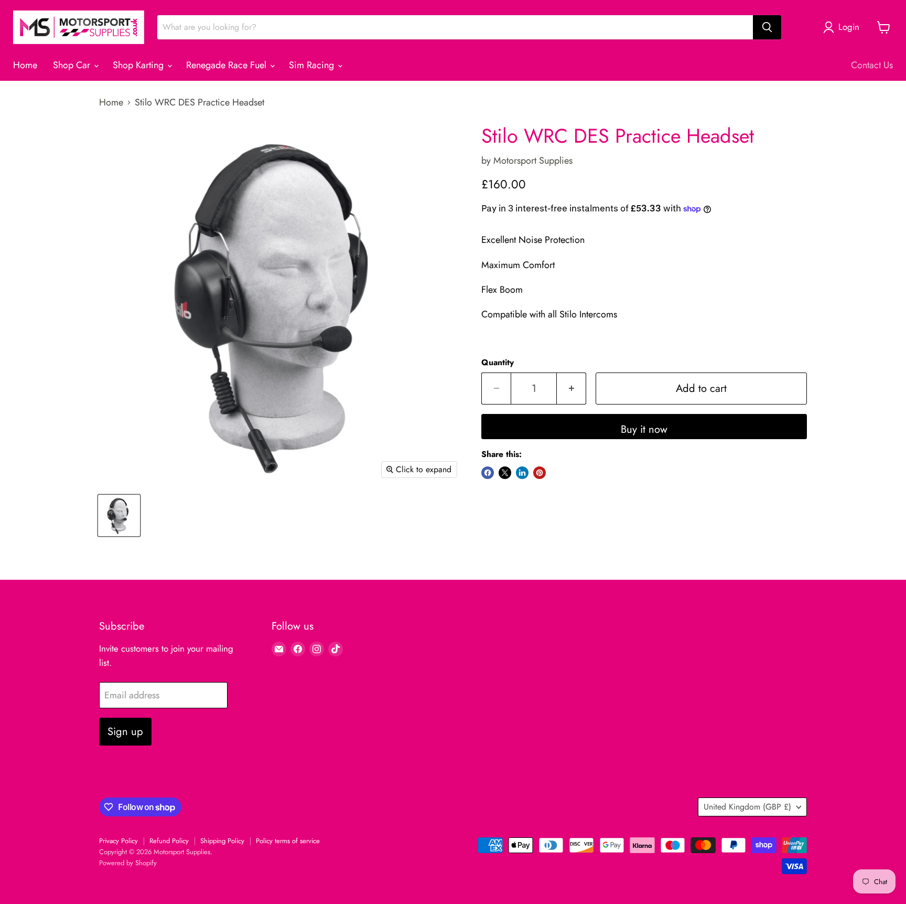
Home (25, 65)
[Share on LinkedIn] (522, 472)
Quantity (497, 362)
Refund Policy (169, 841)
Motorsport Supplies (533, 160)
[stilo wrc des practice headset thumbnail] (119, 515)
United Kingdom (747, 807)
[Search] (767, 27)
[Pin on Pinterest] (539, 472)
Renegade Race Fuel (227, 65)
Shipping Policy (222, 841)
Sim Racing (313, 65)
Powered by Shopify (128, 863)
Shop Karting (139, 65)
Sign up (125, 731)
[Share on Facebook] (487, 472)
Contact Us (872, 65)
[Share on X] (505, 472)
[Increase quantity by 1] (571, 389)
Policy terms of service (288, 841)
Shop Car (73, 65)
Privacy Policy (118, 841)
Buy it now (644, 429)
